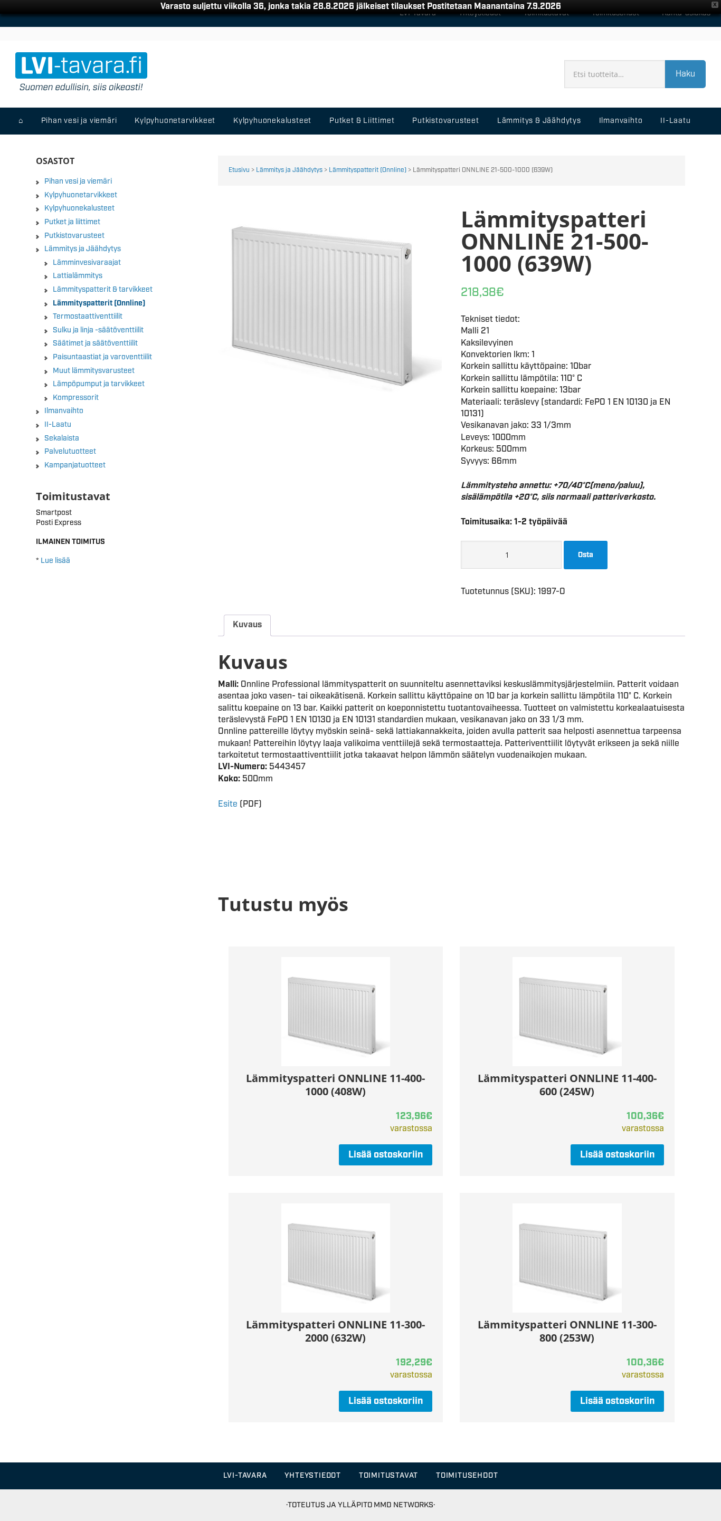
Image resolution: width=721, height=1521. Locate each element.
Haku (685, 74)
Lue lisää (55, 561)
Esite (228, 804)
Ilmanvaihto (63, 411)
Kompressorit (76, 398)
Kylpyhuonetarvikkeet (80, 195)
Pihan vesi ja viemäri (78, 181)
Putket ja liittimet (72, 222)
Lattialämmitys (77, 276)
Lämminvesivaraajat (87, 262)
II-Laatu (57, 424)
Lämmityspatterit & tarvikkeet (103, 289)
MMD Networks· (404, 1505)
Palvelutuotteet (70, 451)
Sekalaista (61, 438)
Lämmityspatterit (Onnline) (367, 170)
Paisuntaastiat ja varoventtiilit (102, 357)
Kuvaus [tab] (247, 624)
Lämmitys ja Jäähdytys (289, 170)
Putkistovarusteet (74, 236)
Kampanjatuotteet (75, 465)
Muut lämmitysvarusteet (94, 371)
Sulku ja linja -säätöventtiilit (98, 330)
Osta (585, 555)
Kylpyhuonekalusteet (79, 208)
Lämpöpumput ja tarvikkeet (99, 384)
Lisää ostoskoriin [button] (385, 1155)
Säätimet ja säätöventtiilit (95, 343)
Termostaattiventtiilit (87, 316)
